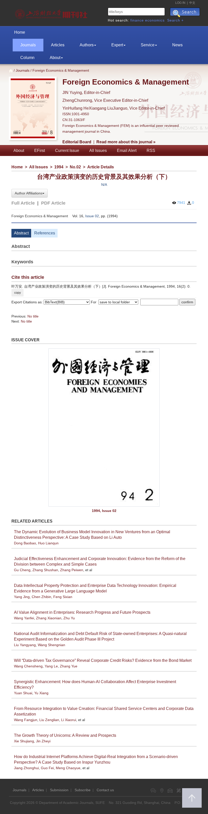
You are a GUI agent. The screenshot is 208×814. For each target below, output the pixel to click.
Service (147, 45)
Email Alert (126, 150)
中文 (192, 3)
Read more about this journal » (125, 142)
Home (19, 32)
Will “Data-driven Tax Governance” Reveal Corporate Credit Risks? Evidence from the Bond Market (103, 660)
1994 (58, 167)
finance (137, 20)
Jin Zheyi (43, 741)
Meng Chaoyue (68, 768)
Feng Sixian (62, 597)
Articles (57, 45)
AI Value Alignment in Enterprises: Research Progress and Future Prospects (82, 612)
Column (27, 57)
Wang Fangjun (25, 720)
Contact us (105, 790)
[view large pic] (104, 427)
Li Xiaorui (68, 720)
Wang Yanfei (24, 618)
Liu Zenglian (49, 720)
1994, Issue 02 (104, 511)
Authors (87, 45)
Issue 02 (92, 216)
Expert (117, 45)
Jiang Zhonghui (26, 768)
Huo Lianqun (48, 543)
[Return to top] (192, 798)
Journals (28, 45)
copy (17, 292)
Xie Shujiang (24, 741)
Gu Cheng (22, 570)
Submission (59, 790)
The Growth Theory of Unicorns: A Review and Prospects (65, 735)
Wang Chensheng (28, 666)
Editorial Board (76, 142)
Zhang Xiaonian (48, 618)
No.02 (75, 167)
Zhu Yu (69, 618)
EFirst (39, 150)
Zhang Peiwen (71, 570)
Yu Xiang (41, 693)
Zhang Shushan (45, 570)
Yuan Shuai (23, 693)
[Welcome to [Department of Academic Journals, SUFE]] (52, 13)
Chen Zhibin (41, 597)
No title (33, 316)
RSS (151, 150)
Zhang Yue (68, 666)
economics (155, 20)
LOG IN (180, 3)
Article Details (100, 167)
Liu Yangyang (25, 645)
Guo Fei (47, 768)
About (55, 57)
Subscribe (83, 790)
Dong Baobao (25, 543)
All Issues (98, 150)
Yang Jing (22, 597)
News (177, 45)
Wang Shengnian (51, 645)
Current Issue (67, 150)
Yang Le (51, 666)
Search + (175, 20)
